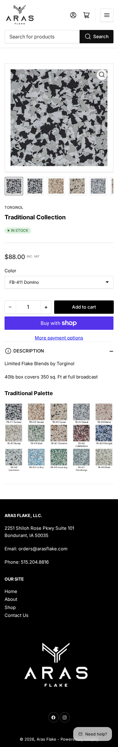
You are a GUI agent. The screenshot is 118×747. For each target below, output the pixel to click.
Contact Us (16, 615)
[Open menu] (106, 15)
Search (101, 36)
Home (11, 591)
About (11, 599)
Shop (10, 607)
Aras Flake (46, 739)
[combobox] (59, 36)
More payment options (59, 338)
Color (10, 271)
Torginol (14, 207)
